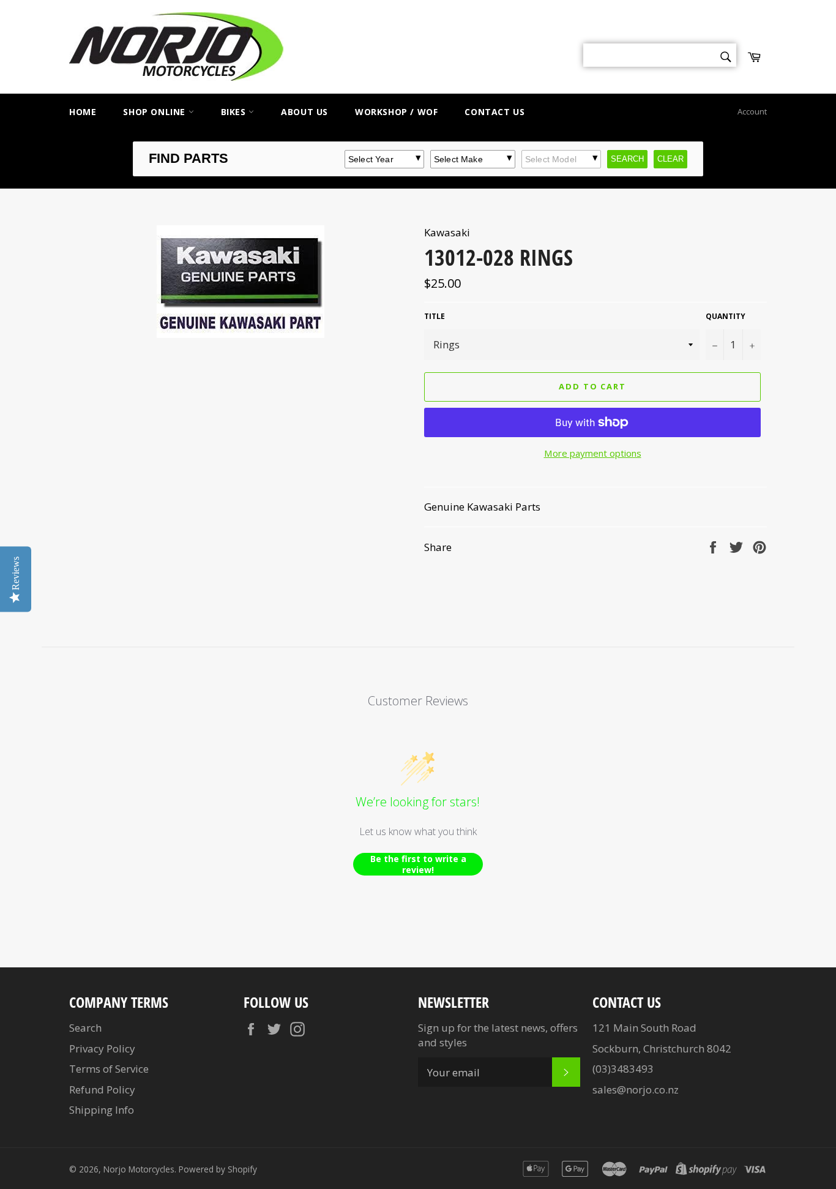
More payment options (592, 453)
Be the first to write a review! (418, 864)
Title (434, 316)
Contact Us (494, 112)
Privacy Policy (102, 1048)
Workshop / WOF (396, 112)
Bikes (235, 112)
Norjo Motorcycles (138, 1169)
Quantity (725, 316)
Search (85, 1028)
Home (82, 112)
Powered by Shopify (218, 1169)
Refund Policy (102, 1089)
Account (752, 111)
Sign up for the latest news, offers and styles (498, 1035)
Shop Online (155, 112)
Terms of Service (109, 1069)
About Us (304, 112)
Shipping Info (101, 1110)
